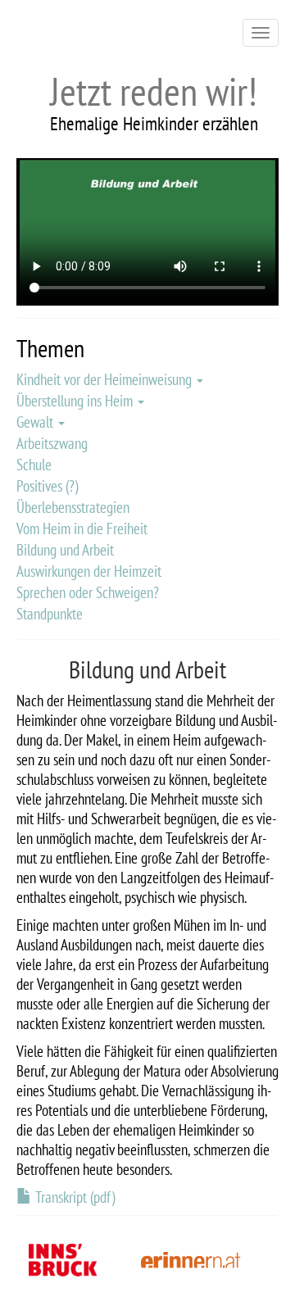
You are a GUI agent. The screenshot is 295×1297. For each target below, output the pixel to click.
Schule (34, 464)
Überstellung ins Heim (76, 400)
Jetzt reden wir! (153, 91)
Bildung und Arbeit (65, 550)
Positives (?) (47, 486)
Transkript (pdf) (75, 1197)
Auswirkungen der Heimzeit (88, 571)
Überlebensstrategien (72, 507)
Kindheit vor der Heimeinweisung (105, 379)
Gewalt (36, 422)
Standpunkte (49, 614)
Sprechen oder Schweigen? (87, 592)
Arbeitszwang (52, 443)
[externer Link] (191, 1258)
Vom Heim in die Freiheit (82, 528)
